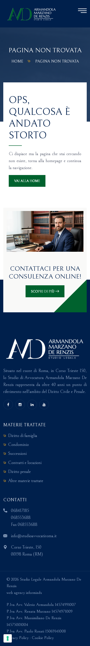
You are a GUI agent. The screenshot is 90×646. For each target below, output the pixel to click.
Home (17, 61)
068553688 (21, 517)
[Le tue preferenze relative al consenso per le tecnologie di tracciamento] (7, 638)
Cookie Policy (43, 637)
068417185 (20, 510)
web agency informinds (24, 592)
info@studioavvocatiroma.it (34, 536)
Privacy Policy (18, 637)
